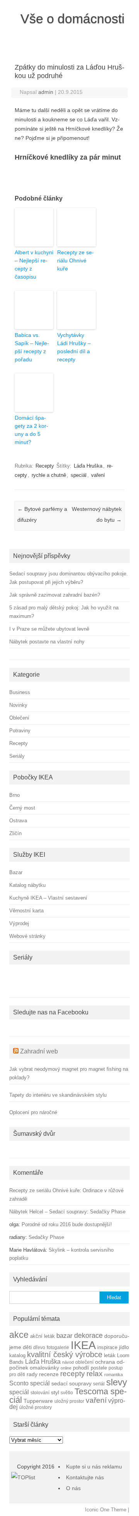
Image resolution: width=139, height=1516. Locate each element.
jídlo (124, 1347)
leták (109, 1355)
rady (32, 1374)
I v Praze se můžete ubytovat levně (49, 629)
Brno (14, 795)
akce (19, 1335)
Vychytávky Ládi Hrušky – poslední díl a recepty (74, 347)
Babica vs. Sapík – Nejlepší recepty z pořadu (32, 347)
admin (45, 92)
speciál (78, 475)
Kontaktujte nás (85, 1477)
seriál (99, 1383)
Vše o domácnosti (72, 18)
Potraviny (20, 730)
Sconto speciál (29, 1383)
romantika (113, 1374)
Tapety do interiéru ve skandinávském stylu (58, 1095)
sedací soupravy (71, 1384)
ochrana (105, 1362)
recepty (72, 1374)
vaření (98, 475)
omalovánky (44, 1368)
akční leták (42, 1336)
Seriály (17, 756)
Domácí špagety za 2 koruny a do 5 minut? (31, 430)
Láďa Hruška (88, 466)
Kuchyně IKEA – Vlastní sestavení (48, 898)
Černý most (22, 808)
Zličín (15, 833)
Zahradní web (39, 1051)
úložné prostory (35, 1407)
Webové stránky (27, 936)
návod (68, 1362)
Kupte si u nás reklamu (94, 1466)
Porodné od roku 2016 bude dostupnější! (67, 1224)
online (66, 1368)
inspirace (107, 1347)
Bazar (15, 872)
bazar (64, 1335)
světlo (67, 1392)
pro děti (17, 1374)
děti (27, 1347)
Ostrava (18, 821)
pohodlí (81, 1368)
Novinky (18, 705)
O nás (73, 1488)
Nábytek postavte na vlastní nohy (47, 642)
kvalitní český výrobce (64, 1354)
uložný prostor (69, 1401)
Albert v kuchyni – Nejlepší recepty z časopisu (34, 264)
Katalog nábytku (27, 885)
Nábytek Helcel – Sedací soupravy (48, 1212)
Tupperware (38, 1401)
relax (94, 1374)
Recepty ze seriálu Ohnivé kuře (75, 260)
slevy (116, 1382)
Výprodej (19, 923)
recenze (49, 1374)
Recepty (45, 466)
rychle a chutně (49, 475)
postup (115, 1367)
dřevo (39, 1347)
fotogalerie (58, 1347)
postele (99, 1368)
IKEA (83, 1345)
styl (55, 1392)
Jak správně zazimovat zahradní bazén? (54, 595)
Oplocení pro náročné (33, 1112)
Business (19, 692)
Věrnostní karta (26, 911)
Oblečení (19, 718)
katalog (17, 1355)
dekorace (88, 1335)
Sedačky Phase (107, 1212)
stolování (40, 1392)
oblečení (84, 1362)
